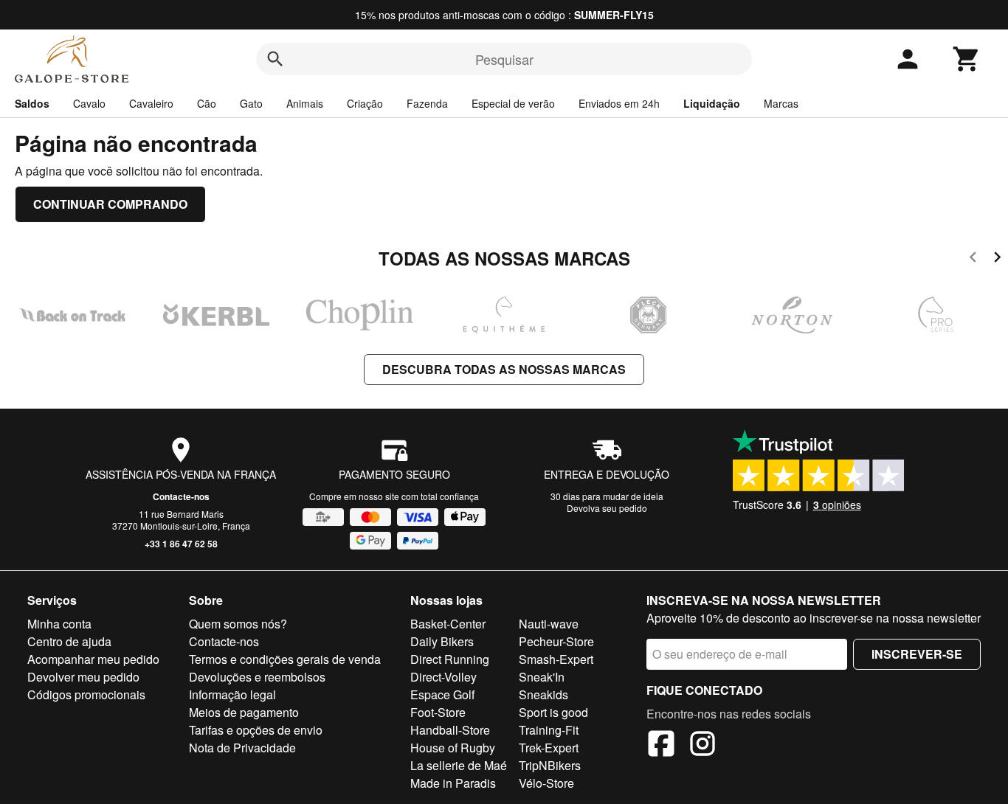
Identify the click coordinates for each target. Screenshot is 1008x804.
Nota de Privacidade (242, 747)
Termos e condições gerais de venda (285, 659)
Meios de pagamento (244, 712)
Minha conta (59, 623)
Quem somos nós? (238, 623)
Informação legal (232, 694)
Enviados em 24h (619, 103)
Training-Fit (549, 729)
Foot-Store (438, 712)
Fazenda (427, 103)
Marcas (781, 103)
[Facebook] (661, 746)
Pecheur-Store (556, 641)
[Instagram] (702, 746)
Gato (251, 103)
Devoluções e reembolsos (257, 676)
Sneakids (543, 694)
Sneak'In (542, 676)
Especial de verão (513, 103)
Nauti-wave (549, 623)
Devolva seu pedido (607, 508)
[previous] (973, 259)
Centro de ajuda (69, 641)
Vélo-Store (546, 782)
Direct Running (449, 659)
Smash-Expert (556, 659)
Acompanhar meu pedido (93, 659)
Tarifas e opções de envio (255, 729)
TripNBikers (550, 765)
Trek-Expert (549, 747)
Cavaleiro (151, 103)
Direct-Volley (443, 676)
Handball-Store (450, 729)
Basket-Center (448, 623)
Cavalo (89, 103)
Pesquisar (504, 59)
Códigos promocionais (86, 694)
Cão (206, 103)
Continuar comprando (110, 203)
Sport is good (553, 712)
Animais (304, 103)
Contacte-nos (181, 496)
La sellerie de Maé (458, 765)
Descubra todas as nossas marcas (504, 369)
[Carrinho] (966, 59)
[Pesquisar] (275, 59)
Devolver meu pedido (83, 676)
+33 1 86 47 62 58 (181, 543)
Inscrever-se (916, 653)
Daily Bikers (442, 641)
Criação (365, 103)
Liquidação (711, 103)
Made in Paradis (453, 782)
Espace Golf (442, 694)
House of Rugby (452, 747)
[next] (997, 259)
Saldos (32, 103)
